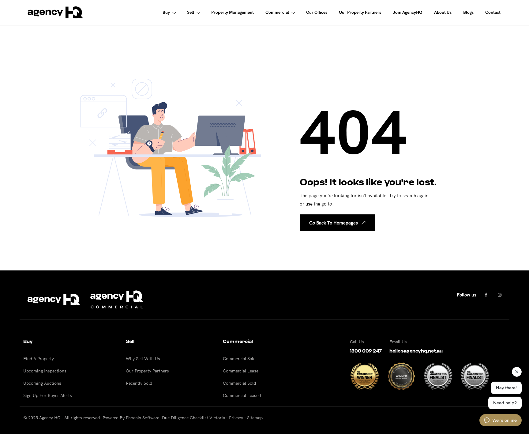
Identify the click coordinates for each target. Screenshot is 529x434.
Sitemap (255, 418)
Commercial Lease (240, 371)
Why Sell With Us (143, 358)
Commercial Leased (242, 395)
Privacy (236, 418)
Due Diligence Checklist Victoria (193, 418)
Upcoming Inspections (44, 371)
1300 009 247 (366, 351)
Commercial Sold (239, 383)
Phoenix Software (142, 418)
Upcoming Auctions (42, 383)
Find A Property (38, 358)
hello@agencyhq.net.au (416, 351)
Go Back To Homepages (333, 223)
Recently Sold (139, 383)
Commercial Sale (239, 358)
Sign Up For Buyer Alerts (47, 395)
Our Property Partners (147, 371)
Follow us (466, 295)
